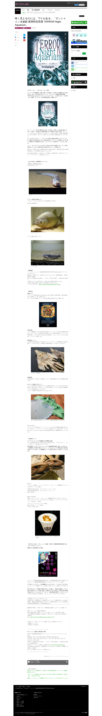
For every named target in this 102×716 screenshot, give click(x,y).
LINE (75, 69)
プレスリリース (62, 656)
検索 (28, 9)
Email (17, 42)
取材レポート (19, 698)
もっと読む (73, 77)
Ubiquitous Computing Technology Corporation (28, 712)
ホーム (23, 9)
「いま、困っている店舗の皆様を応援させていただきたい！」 (38, 12)
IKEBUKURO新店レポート (22, 694)
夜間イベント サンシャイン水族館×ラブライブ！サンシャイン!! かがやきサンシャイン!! (47, 678)
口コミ (43, 9)
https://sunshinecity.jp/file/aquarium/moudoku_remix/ (42, 617)
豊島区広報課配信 (20, 706)
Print (17, 45)
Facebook (18, 37)
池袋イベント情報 (19, 28)
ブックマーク (57, 9)
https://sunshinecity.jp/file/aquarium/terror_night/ (49, 284)
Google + (18, 40)
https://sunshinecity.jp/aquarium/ (57, 644)
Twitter (75, 66)
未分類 (18, 699)
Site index (83, 686)
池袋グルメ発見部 (20, 702)
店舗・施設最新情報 (36, 9)
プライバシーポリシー (38, 696)
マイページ (50, 9)
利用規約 (35, 694)
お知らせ (18, 696)
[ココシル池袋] (35, 4)
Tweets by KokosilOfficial (76, 30)
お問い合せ (36, 697)
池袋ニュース (27, 28)
